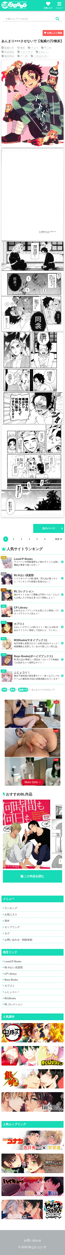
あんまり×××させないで (43, 689)
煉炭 (22, 47)
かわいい (44, 51)
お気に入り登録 (54, 33)
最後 (57, 539)
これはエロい (41, 56)
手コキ (48, 47)
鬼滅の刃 (9, 47)
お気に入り (48, 8)
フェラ (34, 47)
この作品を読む (34, 876)
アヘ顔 (24, 56)
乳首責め (9, 51)
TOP (4, 689)
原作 (12, 689)
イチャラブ (26, 51)
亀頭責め (9, 56)
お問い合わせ (32, 1240)
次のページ (48, 528)
